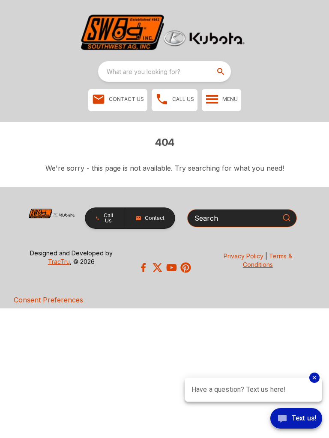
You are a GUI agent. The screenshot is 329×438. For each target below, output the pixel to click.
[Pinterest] (185, 267)
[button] (118, 100)
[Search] (286, 217)
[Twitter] (157, 267)
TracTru (59, 261)
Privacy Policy (243, 256)
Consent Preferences (48, 300)
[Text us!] (296, 419)
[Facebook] (143, 267)
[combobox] (164, 71)
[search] (221, 71)
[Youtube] (171, 267)
